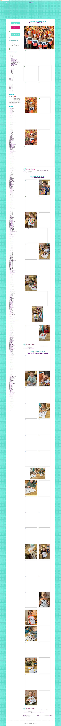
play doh (11, 312)
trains (10, 382)
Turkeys (11, 387)
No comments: (25, 171)
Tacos (11, 374)
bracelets (11, 128)
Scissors (11, 339)
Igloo (10, 233)
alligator (11, 112)
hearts (11, 227)
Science (11, 338)
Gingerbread (11, 217)
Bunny (11, 132)
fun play (11, 213)
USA (10, 391)
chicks (11, 143)
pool (10, 316)
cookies (11, 170)
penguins (11, 306)
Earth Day (11, 192)
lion (10, 269)
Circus (11, 149)
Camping (11, 137)
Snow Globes (11, 354)
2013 (11, 89)
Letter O (11, 256)
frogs (10, 211)
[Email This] (28, 171)
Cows (10, 176)
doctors (11, 186)
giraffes (11, 218)
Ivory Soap (11, 236)
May (11, 72)
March (11, 273)
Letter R (11, 259)
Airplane (11, 110)
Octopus (11, 296)
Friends (11, 210)
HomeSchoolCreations (13, 231)
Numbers (39, 712)
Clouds (11, 153)
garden (11, 215)
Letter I (11, 250)
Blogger (36, 723)
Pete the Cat (11, 307)
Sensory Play (11, 344)
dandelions (11, 178)
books (11, 127)
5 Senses (11, 109)
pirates (11, 310)
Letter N (11, 255)
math (37, 712)
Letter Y (11, 267)
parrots (11, 303)
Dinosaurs (11, 184)
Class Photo (11, 150)
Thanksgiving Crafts (37, 177)
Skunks (11, 350)
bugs (10, 130)
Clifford (11, 152)
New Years (11, 289)
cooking (11, 171)
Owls (10, 299)
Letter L (11, 253)
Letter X (11, 266)
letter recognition (12, 260)
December (12, 57)
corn (10, 172)
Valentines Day (12, 392)
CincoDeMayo (12, 147)
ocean (11, 295)
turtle (10, 388)
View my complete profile (12, 103)
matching (11, 275)
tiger (10, 379)
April (11, 73)
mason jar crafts (12, 274)
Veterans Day (11, 394)
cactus (11, 136)
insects (11, 235)
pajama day (11, 301)
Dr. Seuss (11, 188)
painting (11, 300)
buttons (11, 135)
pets (10, 308)
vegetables (11, 393)
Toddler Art (11, 380)
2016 (11, 86)
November (12, 58)
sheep (11, 347)
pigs (10, 309)
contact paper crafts (12, 169)
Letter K (11, 252)
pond (10, 315)
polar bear (11, 313)
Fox (10, 209)
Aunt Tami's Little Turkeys (37, 23)
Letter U (11, 263)
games (11, 214)
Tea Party (11, 375)
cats (10, 141)
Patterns (11, 304)
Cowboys (11, 175)
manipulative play (12, 272)
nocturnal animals (12, 291)
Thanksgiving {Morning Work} (37, 353)
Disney (11, 185)
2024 (11, 56)
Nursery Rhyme (12, 293)
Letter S (11, 261)
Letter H (11, 249)
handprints (11, 226)
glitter (10, 219)
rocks (10, 334)
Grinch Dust (11, 223)
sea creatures (12, 340)
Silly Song (11, 349)
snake (11, 352)
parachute (11, 302)
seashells (11, 342)
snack (11, 351)
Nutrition (11, 294)
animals (11, 114)
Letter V (11, 264)
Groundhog (11, 224)
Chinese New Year (12, 144)
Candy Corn (11, 139)
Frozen (11, 212)
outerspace (11, 298)
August (12, 69)
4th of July (11, 108)
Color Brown (26, 712)
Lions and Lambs (12, 270)
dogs (10, 187)
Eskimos (11, 196)
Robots (11, 333)
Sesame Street (12, 345)
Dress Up (11, 190)
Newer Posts (24, 715)
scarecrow (11, 337)
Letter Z (11, 268)
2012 (11, 90)
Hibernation (12, 65)
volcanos (11, 396)
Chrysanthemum (12, 146)
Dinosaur (11, 183)
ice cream (11, 232)
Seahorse (11, 341)
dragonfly (11, 189)
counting (29, 712)
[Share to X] (29, 171)
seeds (11, 343)
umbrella (11, 389)
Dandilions (11, 179)
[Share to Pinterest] (31, 171)
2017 (11, 85)
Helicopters (11, 228)
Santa (11, 336)
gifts (10, 216)
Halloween (11, 225)
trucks (11, 385)
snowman (11, 356)
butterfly (11, 134)
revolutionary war (12, 331)
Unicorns (11, 390)
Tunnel (11, 386)
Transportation (12, 383)
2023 (11, 78)
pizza (10, 311)
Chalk (11, 142)
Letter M (11, 254)
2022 (11, 79)
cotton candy (11, 173)
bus (10, 133)
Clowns (11, 154)
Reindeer (11, 330)
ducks (11, 191)
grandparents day (12, 221)
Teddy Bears (11, 377)
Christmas (11, 145)
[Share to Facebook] (30, 171)
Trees (10, 384)
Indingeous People (28, 348)
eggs (10, 194)
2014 (11, 88)
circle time (11, 148)
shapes (11, 346)
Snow (10, 353)
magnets (11, 271)
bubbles (11, 129)
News (10, 290)
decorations (11, 180)
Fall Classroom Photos (14, 64)
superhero (11, 372)
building (11, 131)
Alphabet (11, 113)
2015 (11, 87)
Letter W (11, 265)
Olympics (11, 297)
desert (11, 182)
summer (11, 371)
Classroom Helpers (12, 151)
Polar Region (11, 314)
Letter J (11, 251)
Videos (11, 395)
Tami (40, 170)
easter (11, 193)
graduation (11, 220)
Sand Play (11, 335)
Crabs (11, 177)
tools (10, 381)
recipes (11, 329)
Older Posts (50, 715)
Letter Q (11, 258)
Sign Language (12, 348)
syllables (11, 373)
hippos (11, 230)
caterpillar (11, 140)
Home (38, 715)
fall (25, 348)
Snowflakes (11, 355)
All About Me (11, 111)
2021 (11, 80)
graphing (11, 222)
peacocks (11, 305)
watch (11, 397)
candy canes (11, 138)
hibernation (11, 229)
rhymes (11, 332)
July (11, 70)
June (11, 71)
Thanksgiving (31, 348)
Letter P (11, 257)
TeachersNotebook (12, 376)
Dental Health (12, 181)
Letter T (36, 712)
